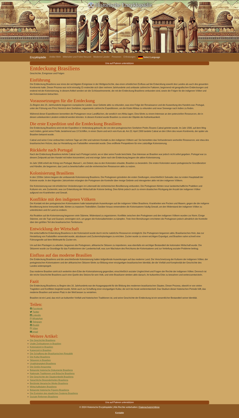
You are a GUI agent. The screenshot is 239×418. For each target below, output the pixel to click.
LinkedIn (36, 315)
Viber (35, 328)
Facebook (37, 308)
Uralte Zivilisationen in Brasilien (45, 343)
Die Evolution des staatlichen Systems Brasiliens (54, 393)
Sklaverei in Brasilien (40, 360)
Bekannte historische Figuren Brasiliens (49, 390)
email (35, 332)
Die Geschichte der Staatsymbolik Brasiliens (51, 377)
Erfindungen (130, 57)
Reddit (35, 325)
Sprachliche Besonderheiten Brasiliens (49, 380)
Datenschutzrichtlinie (149, 407)
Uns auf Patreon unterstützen (119, 63)
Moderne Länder (101, 57)
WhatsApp (37, 318)
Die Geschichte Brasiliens (42, 340)
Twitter (35, 312)
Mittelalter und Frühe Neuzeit (77, 57)
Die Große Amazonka (40, 367)
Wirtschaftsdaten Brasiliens (43, 387)
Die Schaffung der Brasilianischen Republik (51, 353)
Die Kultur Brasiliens (40, 357)
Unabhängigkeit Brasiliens (43, 363)
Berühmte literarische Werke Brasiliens (49, 383)
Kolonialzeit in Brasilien (41, 347)
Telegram (37, 322)
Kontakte (119, 413)
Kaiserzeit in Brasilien (40, 350)
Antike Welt (55, 57)
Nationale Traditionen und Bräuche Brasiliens (52, 373)
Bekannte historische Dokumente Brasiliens (51, 370)
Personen (116, 57)
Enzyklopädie (38, 57)
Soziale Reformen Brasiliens (44, 396)
